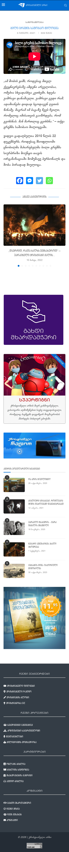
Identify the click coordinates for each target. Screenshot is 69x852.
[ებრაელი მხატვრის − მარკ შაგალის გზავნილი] (14, 528)
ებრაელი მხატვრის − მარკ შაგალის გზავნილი (42, 524)
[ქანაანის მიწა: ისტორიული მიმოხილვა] (14, 571)
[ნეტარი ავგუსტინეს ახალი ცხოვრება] (14, 549)
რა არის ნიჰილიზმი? (39, 479)
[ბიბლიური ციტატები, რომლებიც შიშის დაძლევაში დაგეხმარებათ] (14, 506)
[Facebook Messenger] (29, 180)
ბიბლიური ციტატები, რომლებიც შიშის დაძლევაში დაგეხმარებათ (46, 502)
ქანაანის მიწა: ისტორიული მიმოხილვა (43, 567)
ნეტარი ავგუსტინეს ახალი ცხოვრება (42, 545)
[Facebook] (19, 180)
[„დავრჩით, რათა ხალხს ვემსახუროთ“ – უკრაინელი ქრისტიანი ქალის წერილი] (34, 225)
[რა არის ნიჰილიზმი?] (14, 485)
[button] (7, 235)
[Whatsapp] (49, 180)
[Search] (65, 5)
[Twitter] (39, 180)
